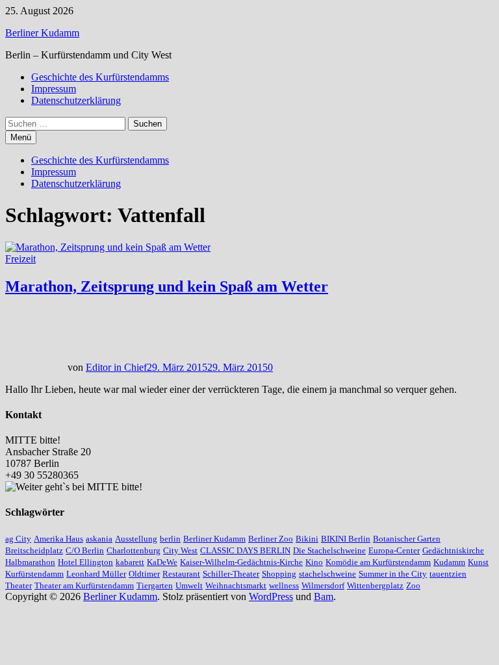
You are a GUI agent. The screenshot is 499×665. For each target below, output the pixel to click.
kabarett (130, 562)
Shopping (279, 574)
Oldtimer (144, 574)
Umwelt (189, 585)
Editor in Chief (116, 367)
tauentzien (448, 574)
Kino (314, 562)
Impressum (53, 88)
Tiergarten (154, 585)
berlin (170, 539)
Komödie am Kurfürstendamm (378, 562)
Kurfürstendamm (34, 574)
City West (180, 550)
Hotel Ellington (85, 562)
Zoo (413, 585)
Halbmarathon (30, 562)
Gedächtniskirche (453, 550)
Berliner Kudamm (42, 32)
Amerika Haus (58, 539)
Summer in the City (393, 574)
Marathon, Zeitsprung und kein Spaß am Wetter (166, 286)
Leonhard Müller (96, 574)
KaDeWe (162, 562)
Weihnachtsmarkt (235, 585)
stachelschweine (327, 574)
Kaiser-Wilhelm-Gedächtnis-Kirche (241, 562)
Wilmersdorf (322, 585)
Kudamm (449, 562)
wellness (284, 585)
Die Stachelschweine (329, 550)
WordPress (271, 596)
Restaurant (181, 574)
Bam (323, 596)
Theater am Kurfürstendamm (84, 585)
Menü (20, 137)
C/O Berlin (85, 550)
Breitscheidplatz (34, 550)
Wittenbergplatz (375, 585)
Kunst (478, 562)
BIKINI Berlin (345, 539)
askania (99, 539)
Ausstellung (136, 539)
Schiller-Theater (231, 574)
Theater (18, 585)
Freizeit (20, 258)
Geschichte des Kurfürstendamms (100, 76)
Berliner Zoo (270, 539)
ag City (18, 539)
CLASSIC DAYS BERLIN (245, 550)
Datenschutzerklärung (76, 100)
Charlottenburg (133, 550)
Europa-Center (394, 550)
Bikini (307, 539)
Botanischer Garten (407, 539)
